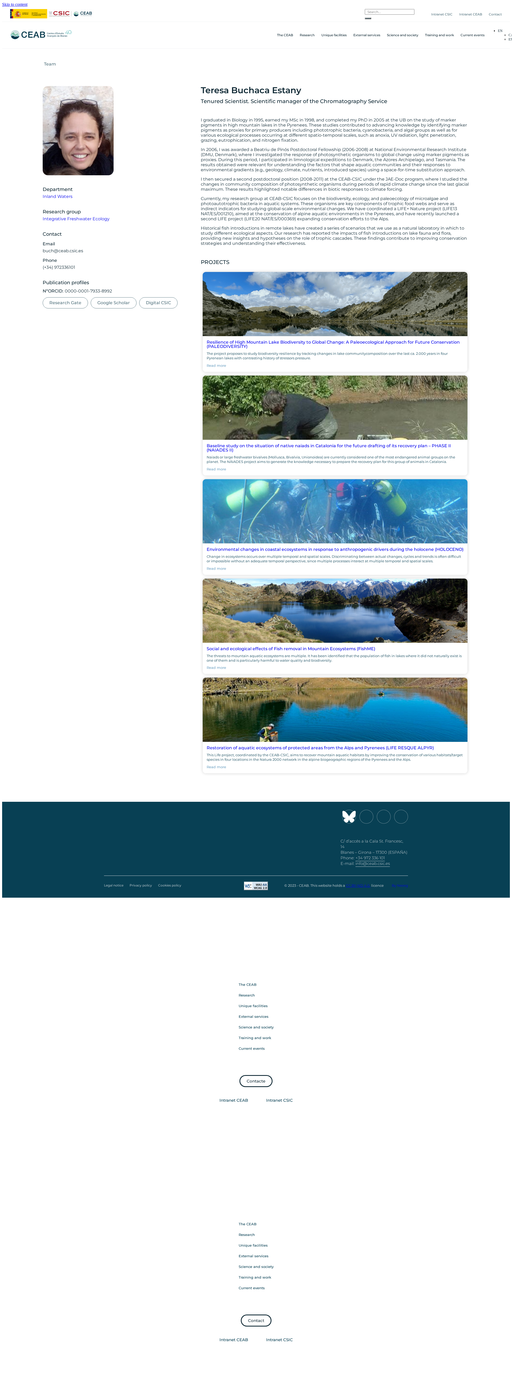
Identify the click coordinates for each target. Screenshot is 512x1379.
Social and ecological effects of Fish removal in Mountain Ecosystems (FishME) (291, 648)
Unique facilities (334, 35)
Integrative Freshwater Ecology (76, 218)
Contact (495, 14)
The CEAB (285, 35)
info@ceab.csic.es (372, 863)
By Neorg (400, 885)
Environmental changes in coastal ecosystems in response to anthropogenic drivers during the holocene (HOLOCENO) (335, 549)
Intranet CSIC (442, 14)
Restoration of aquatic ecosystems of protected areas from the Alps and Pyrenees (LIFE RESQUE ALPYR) (320, 747)
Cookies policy (169, 885)
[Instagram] (366, 817)
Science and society (402, 35)
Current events (473, 35)
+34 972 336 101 (370, 857)
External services (366, 35)
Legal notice (113, 885)
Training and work (439, 35)
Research (307, 35)
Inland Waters (58, 196)
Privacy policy (141, 885)
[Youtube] (384, 817)
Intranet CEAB (470, 14)
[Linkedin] (401, 817)
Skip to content (14, 4)
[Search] (368, 18)
